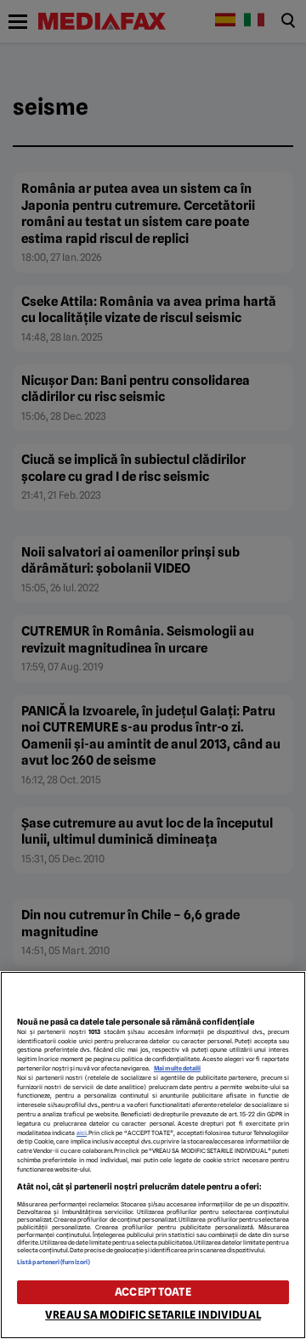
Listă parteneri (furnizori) (53, 1262)
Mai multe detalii (177, 1068)
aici (81, 1133)
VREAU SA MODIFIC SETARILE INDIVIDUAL (153, 1314)
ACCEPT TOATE (153, 1291)
